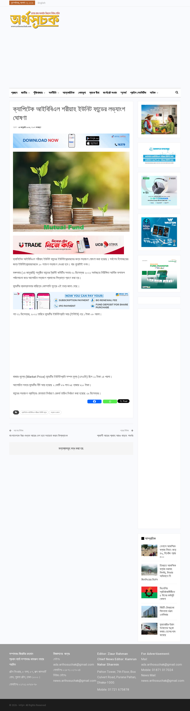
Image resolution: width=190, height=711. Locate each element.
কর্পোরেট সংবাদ (110, 92)
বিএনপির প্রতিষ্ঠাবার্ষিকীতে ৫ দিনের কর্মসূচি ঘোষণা (167, 594)
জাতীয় (24, 92)
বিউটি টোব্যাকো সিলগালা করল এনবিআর (167, 611)
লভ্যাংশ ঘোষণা (55, 412)
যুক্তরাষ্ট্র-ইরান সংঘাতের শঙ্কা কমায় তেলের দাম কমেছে (167, 630)
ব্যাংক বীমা (94, 92)
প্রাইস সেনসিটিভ (138, 92)
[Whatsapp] (110, 401)
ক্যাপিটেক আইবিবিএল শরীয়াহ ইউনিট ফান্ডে (34, 412)
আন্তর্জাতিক (68, 92)
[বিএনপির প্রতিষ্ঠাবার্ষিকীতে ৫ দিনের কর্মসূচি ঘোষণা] (149, 592)
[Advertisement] (97, 57)
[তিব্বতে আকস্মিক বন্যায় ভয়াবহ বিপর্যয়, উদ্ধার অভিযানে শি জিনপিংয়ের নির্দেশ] (149, 570)
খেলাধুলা (82, 92)
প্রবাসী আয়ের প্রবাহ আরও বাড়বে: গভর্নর (115, 435)
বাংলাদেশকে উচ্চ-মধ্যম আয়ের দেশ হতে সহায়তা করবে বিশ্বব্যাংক (38, 435)
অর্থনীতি (52, 92)
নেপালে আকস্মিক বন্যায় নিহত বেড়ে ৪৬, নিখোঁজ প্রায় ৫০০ (168, 551)
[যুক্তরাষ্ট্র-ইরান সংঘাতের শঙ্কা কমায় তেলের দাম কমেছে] (149, 629)
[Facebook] (94, 401)
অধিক (152, 92)
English (41, 3)
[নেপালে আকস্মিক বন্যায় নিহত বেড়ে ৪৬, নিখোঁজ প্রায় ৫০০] (149, 550)
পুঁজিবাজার (37, 92)
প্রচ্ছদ (14, 92)
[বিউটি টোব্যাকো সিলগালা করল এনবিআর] (149, 612)
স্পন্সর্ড (124, 92)
